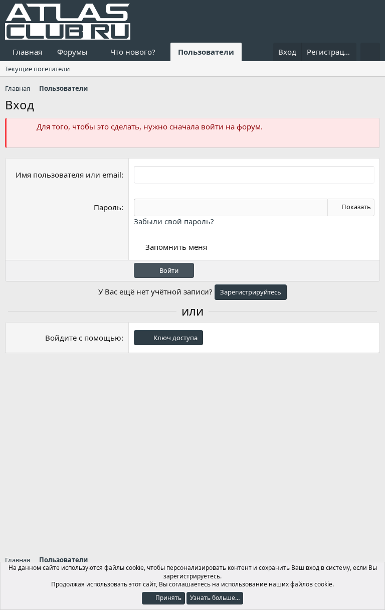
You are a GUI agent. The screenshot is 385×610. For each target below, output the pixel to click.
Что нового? (132, 52)
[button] (96, 52)
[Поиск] (370, 52)
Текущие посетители (37, 68)
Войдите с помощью (83, 338)
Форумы (72, 52)
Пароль (107, 207)
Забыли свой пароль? (174, 221)
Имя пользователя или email (68, 175)
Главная (27, 52)
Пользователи (206, 52)
